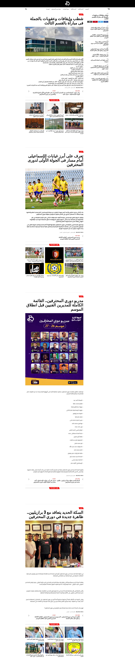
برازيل (68, 589)
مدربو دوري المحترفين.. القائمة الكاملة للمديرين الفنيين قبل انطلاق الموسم (99, 36)
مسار (61, 225)
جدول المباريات (66, 9)
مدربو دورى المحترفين (70, 460)
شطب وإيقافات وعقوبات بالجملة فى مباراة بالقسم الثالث (100, 16)
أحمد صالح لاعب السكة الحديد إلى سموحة (99, 60)
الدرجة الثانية (80, 9)
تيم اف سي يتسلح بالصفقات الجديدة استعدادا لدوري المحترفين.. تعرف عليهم (99, 67)
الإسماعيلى (72, 225)
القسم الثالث (67, 87)
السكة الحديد (72, 589)
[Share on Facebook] (106, 22)
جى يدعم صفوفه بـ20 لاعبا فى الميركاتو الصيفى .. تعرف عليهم (100, 55)
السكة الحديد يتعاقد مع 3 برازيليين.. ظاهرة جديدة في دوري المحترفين (99, 43)
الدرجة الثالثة (73, 9)
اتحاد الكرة (73, 87)
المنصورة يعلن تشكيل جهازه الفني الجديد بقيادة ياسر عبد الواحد (99, 73)
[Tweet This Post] (100, 22)
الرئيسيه (87, 9)
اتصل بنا (48, 9)
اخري (107, 13)
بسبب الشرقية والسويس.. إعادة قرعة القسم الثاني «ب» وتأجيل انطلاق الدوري (100, 80)
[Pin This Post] (95, 22)
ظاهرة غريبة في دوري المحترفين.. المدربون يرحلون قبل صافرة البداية (99, 49)
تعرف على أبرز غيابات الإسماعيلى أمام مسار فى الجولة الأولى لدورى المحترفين (99, 29)
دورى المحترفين (66, 225)
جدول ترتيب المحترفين (56, 9)
